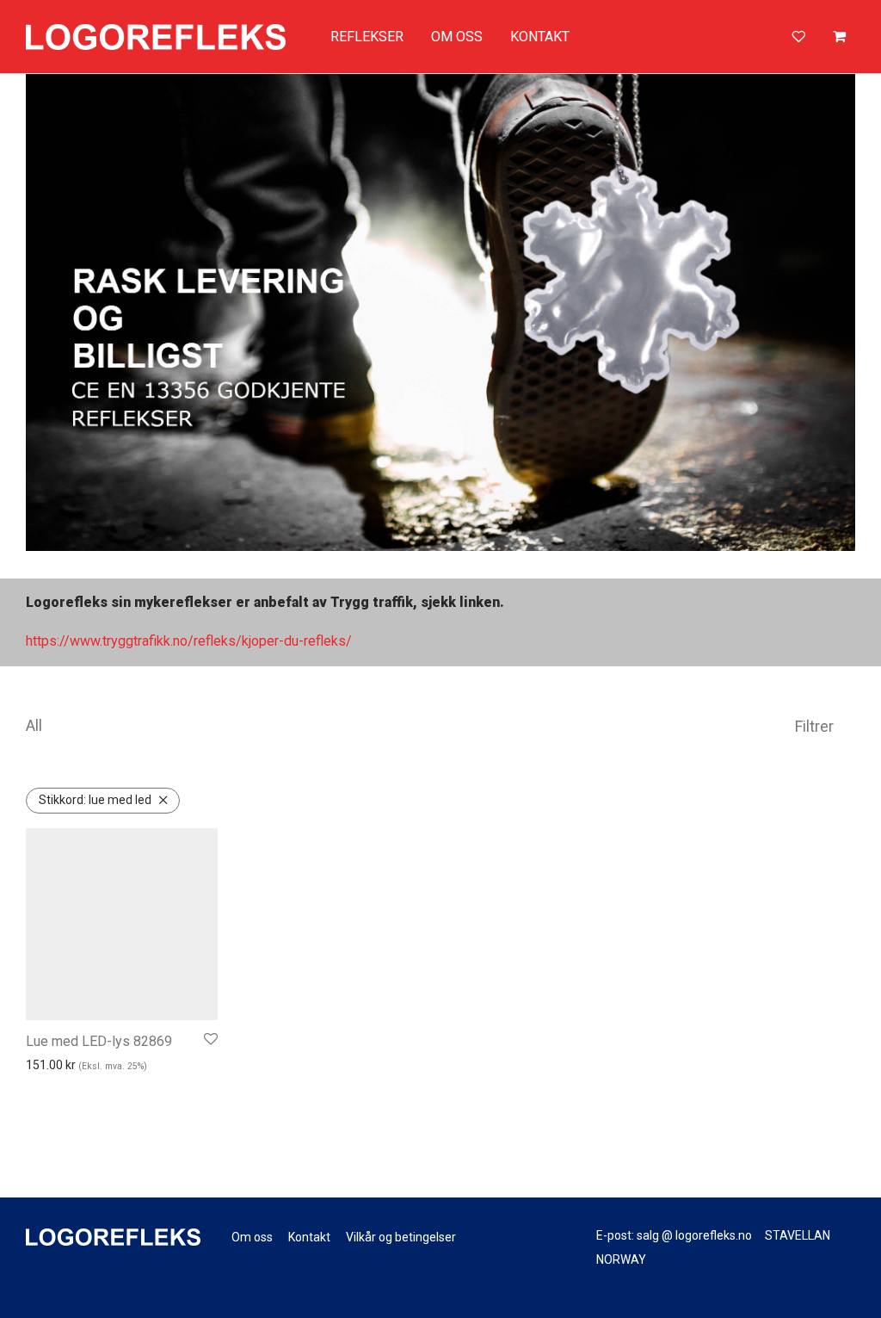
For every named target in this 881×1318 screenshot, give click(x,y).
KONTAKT (540, 36)
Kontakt (309, 1237)
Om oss (252, 1237)
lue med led (95, 800)
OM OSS (457, 36)
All (34, 725)
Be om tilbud (83, 1092)
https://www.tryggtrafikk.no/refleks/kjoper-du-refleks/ (189, 641)
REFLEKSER (367, 36)
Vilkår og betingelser (401, 1237)
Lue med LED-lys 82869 (99, 1041)
